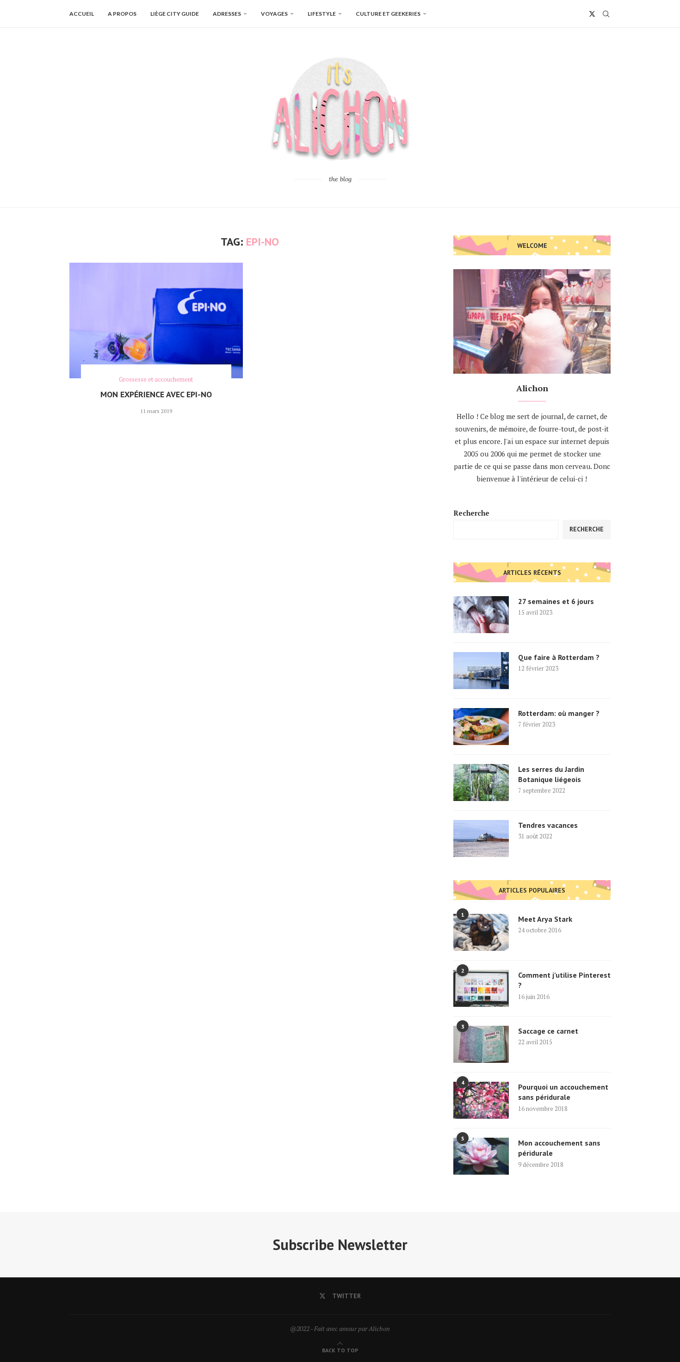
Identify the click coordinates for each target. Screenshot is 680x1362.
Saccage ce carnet (548, 1030)
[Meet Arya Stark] (481, 932)
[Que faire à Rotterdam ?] (481, 670)
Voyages (274, 13)
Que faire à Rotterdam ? (559, 657)
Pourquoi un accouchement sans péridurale (563, 1092)
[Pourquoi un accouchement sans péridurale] (481, 1100)
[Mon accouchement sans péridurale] (481, 1156)
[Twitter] (592, 13)
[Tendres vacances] (481, 838)
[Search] (606, 13)
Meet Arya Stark (545, 919)
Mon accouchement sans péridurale (559, 1148)
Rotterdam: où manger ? (559, 713)
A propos (122, 13)
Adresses (227, 13)
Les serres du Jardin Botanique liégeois (551, 774)
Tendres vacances (548, 825)
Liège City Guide (174, 13)
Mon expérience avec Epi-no (156, 394)
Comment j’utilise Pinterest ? (564, 980)
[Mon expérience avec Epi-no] (156, 320)
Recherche (471, 513)
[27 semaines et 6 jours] (481, 614)
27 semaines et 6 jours (556, 601)
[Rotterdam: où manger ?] (481, 726)
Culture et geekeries (388, 13)
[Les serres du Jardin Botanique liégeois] (481, 782)
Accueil (81, 13)
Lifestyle (322, 13)
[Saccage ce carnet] (481, 1044)
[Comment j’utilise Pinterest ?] (481, 988)
